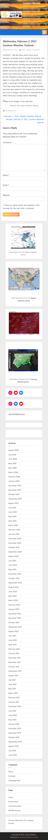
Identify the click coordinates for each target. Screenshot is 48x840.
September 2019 (15, 742)
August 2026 (13, 450)
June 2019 (12, 755)
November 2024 (14, 543)
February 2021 (14, 698)
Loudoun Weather (32, 3)
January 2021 (13, 702)
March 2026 (13, 472)
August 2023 (13, 587)
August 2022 (13, 631)
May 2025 (12, 516)
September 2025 (15, 499)
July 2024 (12, 561)
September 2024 (15, 552)
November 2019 (14, 733)
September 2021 (15, 671)
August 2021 (13, 675)
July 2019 (12, 751)
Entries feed (13, 802)
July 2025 (12, 508)
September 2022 (15, 627)
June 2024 (12, 565)
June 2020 (12, 715)
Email (6, 185)
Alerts (10, 772)
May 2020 (12, 720)
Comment (8, 142)
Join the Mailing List (16, 414)
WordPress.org (14, 810)
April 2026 (12, 468)
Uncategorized (10, 110)
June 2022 (12, 640)
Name (6, 175)
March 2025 (13, 525)
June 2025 (12, 512)
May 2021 (12, 689)
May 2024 (12, 569)
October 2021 (13, 667)
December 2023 (14, 574)
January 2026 (13, 481)
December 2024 (14, 539)
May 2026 (12, 463)
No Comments (34, 50)
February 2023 (14, 605)
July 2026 (12, 455)
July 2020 (12, 711)
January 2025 (13, 534)
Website (6, 195)
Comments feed (14, 806)
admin (23, 50)
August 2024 (13, 556)
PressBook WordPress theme (28, 837)
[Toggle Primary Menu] (44, 32)
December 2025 (14, 486)
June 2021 (12, 684)
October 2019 (13, 737)
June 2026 (12, 459)
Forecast (11, 776)
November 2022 (14, 618)
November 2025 (14, 490)
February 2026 (14, 477)
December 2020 (14, 706)
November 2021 (14, 662)
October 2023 (14, 578)
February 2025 (14, 530)
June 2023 (12, 592)
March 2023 (13, 600)
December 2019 (14, 728)
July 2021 (12, 680)
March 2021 (13, 693)
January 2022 (13, 653)
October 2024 (14, 547)
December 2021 (14, 658)
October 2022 (13, 622)
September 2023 (15, 583)
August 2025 (13, 503)
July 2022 (12, 636)
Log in (10, 797)
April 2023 (12, 596)
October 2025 (13, 494)
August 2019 (13, 746)
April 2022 (12, 645)
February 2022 (14, 649)
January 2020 (13, 724)
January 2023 (13, 609)
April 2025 (12, 521)
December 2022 (14, 614)
